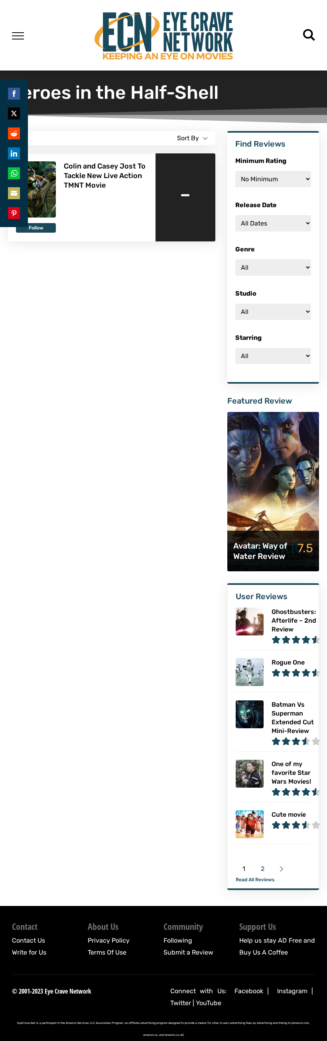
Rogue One (288, 662)
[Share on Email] (14, 193)
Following (178, 940)
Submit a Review (188, 952)
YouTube (208, 1003)
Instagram (292, 991)
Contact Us (28, 940)
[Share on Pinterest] (14, 213)
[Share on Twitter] (14, 114)
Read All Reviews (255, 879)
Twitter (180, 1003)
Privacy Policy (109, 940)
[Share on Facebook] (14, 94)
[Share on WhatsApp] (14, 173)
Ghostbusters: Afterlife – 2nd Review (294, 620)
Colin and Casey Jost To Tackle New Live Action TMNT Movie (105, 176)
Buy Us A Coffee (263, 952)
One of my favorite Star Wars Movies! (291, 772)
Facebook (248, 991)
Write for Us (29, 952)
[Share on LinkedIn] (14, 153)
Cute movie (289, 814)
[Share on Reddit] (14, 133)
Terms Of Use (107, 952)
